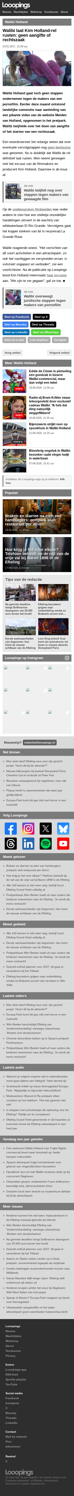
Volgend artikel (59, 352)
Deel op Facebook (17, 316)
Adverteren (13, 1446)
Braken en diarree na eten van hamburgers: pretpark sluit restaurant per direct (33, 520)
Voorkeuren (51, 12)
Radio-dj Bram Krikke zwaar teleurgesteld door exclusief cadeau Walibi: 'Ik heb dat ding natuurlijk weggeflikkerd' (50, 405)
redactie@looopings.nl (39, 742)
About (64, 12)
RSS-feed (12, 1374)
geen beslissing (59, 147)
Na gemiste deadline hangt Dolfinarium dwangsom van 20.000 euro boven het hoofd (18, 609)
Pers (8, 1441)
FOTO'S (18, 442)
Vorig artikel (13, 352)
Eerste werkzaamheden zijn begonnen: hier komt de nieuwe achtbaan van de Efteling (20, 643)
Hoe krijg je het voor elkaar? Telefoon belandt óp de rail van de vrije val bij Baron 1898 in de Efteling (37, 555)
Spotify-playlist (16, 1379)
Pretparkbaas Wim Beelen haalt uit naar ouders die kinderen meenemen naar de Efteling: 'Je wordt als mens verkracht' (38, 899)
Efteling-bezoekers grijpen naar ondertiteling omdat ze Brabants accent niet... (52, 609)
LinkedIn (11, 1422)
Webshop (36, 12)
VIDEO (18, 389)
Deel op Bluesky (15, 324)
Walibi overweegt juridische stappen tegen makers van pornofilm (45, 300)
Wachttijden (21, 12)
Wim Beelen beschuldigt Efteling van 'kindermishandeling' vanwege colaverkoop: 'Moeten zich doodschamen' (33, 1028)
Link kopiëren (39, 339)
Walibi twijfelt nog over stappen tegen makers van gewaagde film (46, 194)
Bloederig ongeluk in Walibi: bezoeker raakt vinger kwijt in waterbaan (50, 454)
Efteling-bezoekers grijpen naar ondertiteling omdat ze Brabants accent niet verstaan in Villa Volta (35, 980)
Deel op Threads (43, 324)
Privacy (10, 1355)
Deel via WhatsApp (46, 332)
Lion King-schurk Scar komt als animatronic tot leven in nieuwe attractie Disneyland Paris (53, 643)
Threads (11, 1417)
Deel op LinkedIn (16, 332)
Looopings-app (16, 1369)
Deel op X (41, 316)
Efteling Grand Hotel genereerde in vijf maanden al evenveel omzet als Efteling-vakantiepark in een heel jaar (38, 1124)
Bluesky (11, 1413)
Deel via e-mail (14, 339)
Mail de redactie (16, 1436)
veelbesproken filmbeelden (32, 209)
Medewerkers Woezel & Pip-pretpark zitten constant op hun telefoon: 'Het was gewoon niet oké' (36, 1100)
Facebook (12, 1398)
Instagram (12, 1403)
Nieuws (6, 12)
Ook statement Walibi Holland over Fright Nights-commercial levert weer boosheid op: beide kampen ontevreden (36, 1152)
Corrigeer (60, 339)
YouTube (11, 1384)
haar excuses (57, 275)
